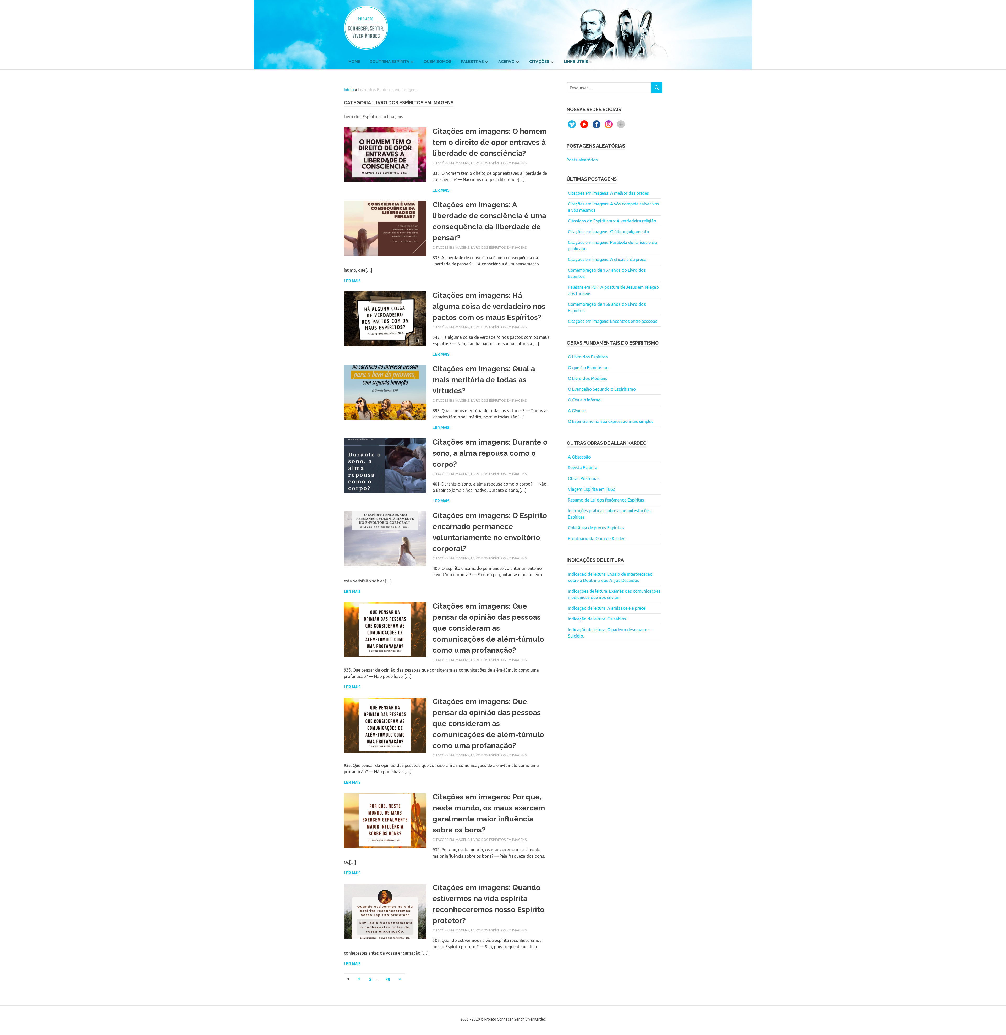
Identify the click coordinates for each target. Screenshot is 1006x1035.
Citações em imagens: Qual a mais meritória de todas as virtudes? (484, 379)
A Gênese (577, 410)
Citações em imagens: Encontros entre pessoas (612, 321)
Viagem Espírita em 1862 (591, 489)
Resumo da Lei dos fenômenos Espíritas (606, 500)
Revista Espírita (582, 467)
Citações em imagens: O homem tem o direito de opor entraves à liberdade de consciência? (490, 142)
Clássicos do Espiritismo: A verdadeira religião (612, 221)
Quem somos (437, 61)
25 (387, 979)
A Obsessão (579, 457)
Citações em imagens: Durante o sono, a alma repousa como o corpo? (490, 453)
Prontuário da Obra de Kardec (596, 538)
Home (354, 61)
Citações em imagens (451, 163)
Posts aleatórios (582, 159)
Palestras (472, 61)
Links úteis (576, 61)
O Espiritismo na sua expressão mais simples (610, 421)
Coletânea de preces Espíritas (596, 527)
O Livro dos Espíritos (588, 357)
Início (349, 89)
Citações (539, 61)
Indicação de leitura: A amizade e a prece (606, 608)
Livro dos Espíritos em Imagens (499, 163)
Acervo (506, 61)
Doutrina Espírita (389, 61)
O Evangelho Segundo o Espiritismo (602, 389)
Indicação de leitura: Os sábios (597, 619)
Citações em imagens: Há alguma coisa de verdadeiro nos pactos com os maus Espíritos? (489, 306)
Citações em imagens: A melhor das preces (608, 193)
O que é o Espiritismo (588, 367)
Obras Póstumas (584, 478)
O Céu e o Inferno (584, 399)
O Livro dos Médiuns (587, 378)
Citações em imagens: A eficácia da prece (607, 259)
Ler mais (441, 190)
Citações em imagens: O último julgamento (608, 231)
